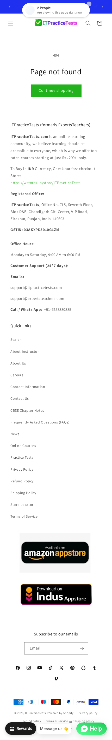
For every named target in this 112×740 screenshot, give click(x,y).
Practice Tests (21, 457)
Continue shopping (56, 90)
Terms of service (57, 721)
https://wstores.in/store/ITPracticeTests (45, 182)
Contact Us (19, 398)
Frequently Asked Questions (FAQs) (40, 422)
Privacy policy (88, 713)
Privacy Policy (21, 469)
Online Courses (23, 445)
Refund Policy (22, 481)
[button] (10, 23)
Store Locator (22, 504)
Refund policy (32, 721)
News (14, 434)
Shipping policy (83, 721)
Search (16, 339)
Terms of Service (24, 516)
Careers (16, 375)
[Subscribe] (82, 648)
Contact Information (27, 386)
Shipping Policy (23, 492)
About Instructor (24, 351)
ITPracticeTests (35, 713)
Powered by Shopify (60, 713)
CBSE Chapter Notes (27, 410)
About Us (18, 363)
